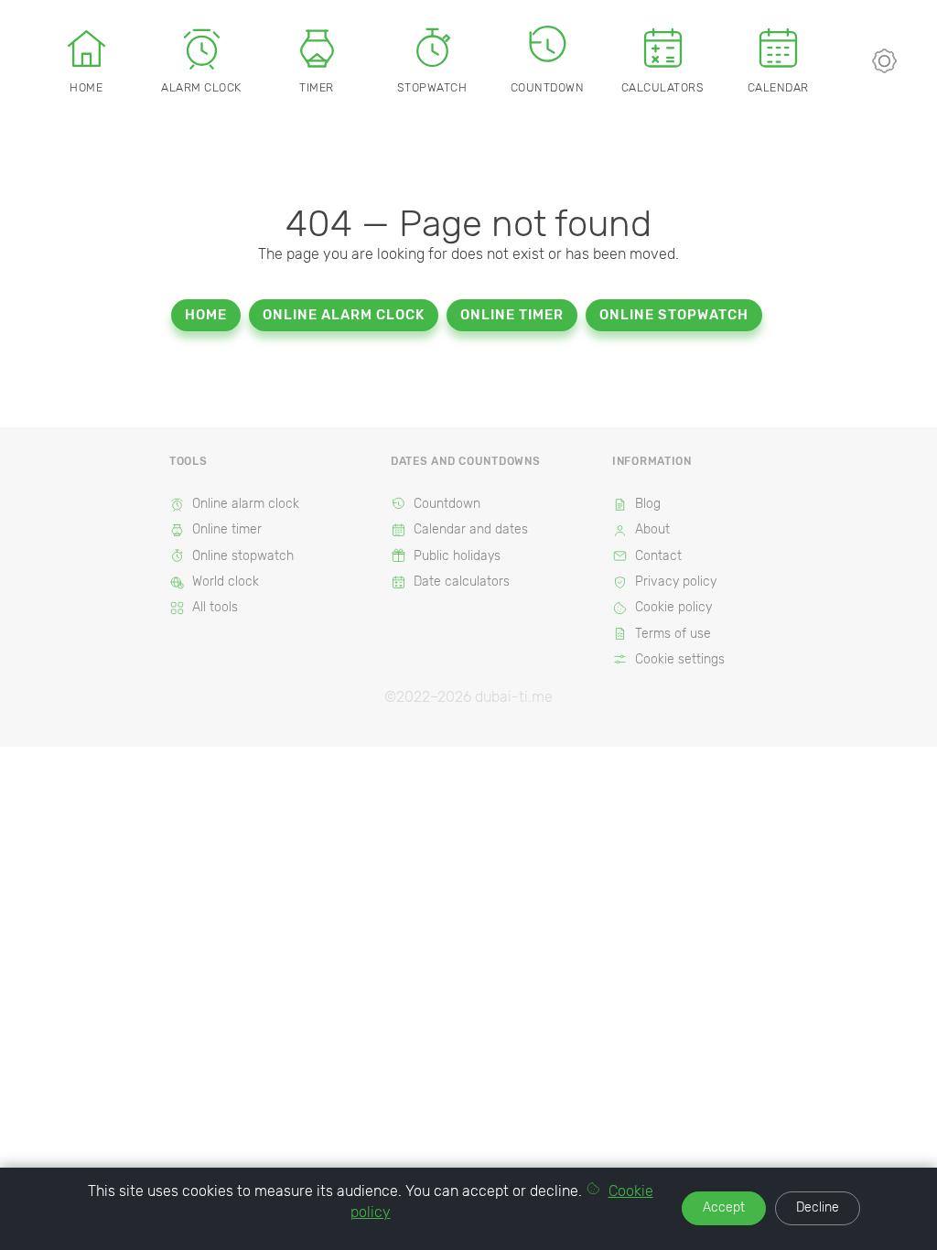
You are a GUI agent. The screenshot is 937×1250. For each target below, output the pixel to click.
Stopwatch (432, 87)
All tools (215, 607)
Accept (724, 1207)
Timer (316, 87)
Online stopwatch (674, 315)
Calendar (778, 87)
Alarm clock (201, 87)
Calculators (663, 87)
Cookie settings (680, 659)
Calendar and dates (471, 529)
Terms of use (673, 633)
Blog (648, 504)
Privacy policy (675, 581)
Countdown (548, 87)
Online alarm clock (344, 315)
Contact (658, 556)
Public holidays (457, 556)
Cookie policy (673, 607)
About (652, 529)
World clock (225, 581)
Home (86, 87)
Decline (817, 1207)
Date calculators (462, 581)
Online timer (512, 315)
